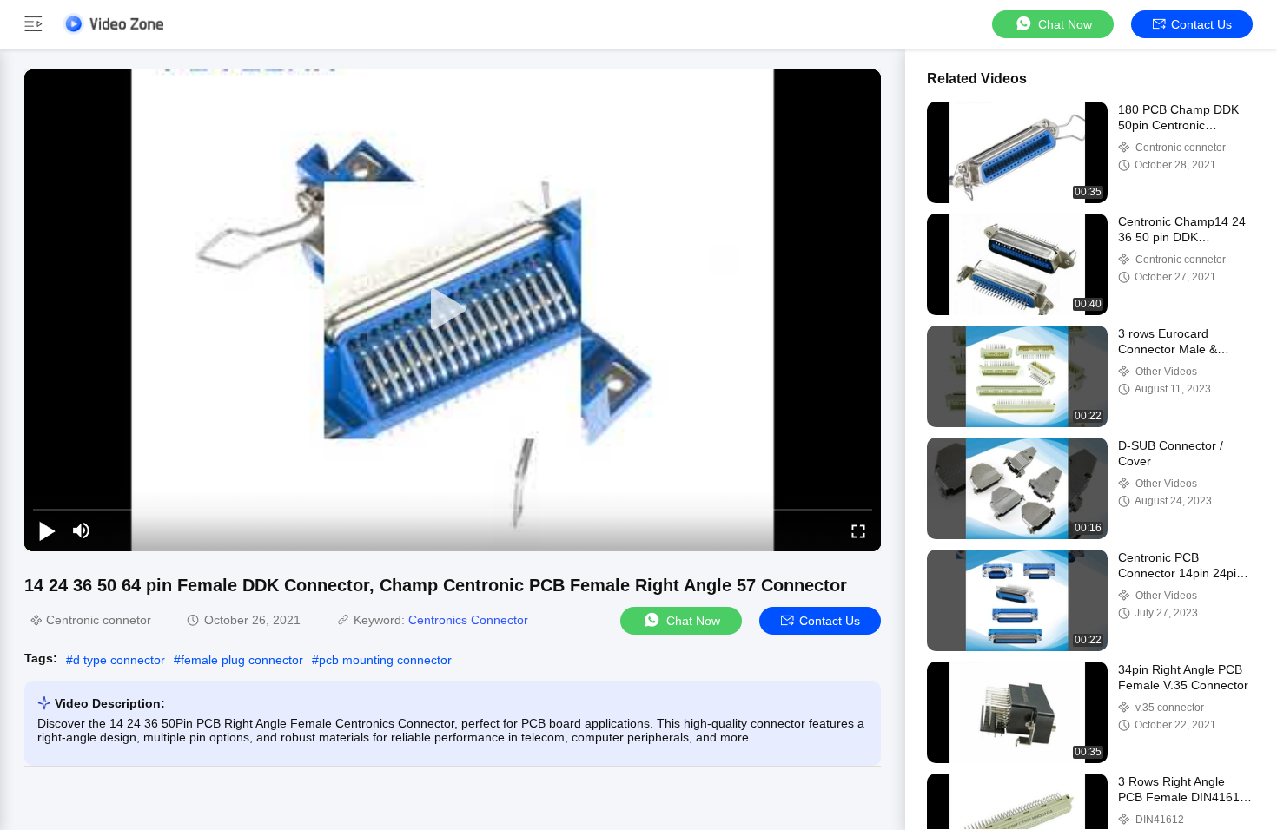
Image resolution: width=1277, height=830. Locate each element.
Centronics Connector (468, 620)
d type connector (119, 660)
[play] (452, 310)
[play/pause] (47, 530)
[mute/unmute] (81, 530)
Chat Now (1065, 24)
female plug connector (242, 660)
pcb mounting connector (385, 660)
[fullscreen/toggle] (858, 530)
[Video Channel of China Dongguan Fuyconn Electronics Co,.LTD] (113, 24)
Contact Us (1201, 24)
